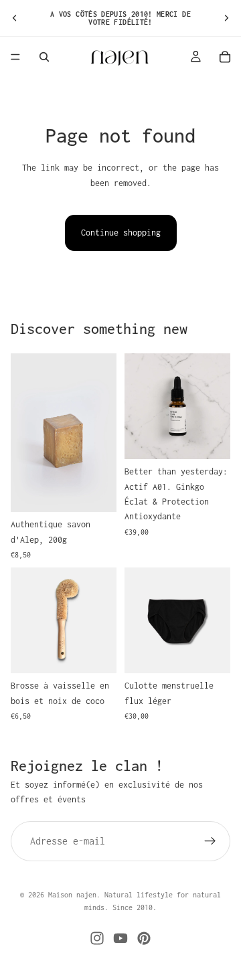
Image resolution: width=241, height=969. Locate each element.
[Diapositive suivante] (226, 18)
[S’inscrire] (210, 841)
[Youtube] (120, 938)
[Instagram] (97, 938)
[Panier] (225, 57)
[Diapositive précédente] (14, 18)
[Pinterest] (144, 938)
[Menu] (15, 56)
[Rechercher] (44, 57)
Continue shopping (121, 233)
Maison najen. (74, 895)
